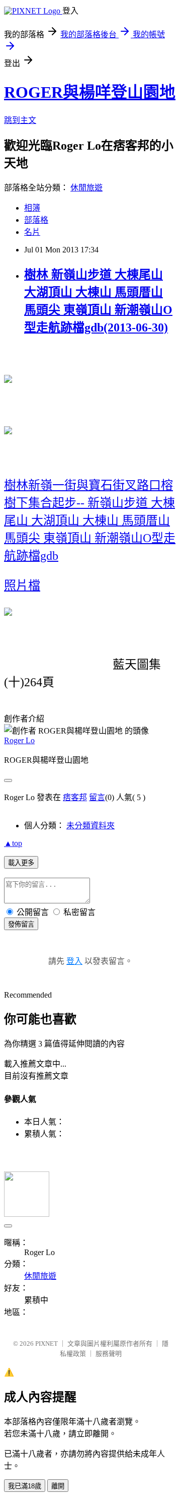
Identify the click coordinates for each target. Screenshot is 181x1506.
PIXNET (46, 1343)
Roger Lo (19, 740)
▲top (13, 843)
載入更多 (21, 863)
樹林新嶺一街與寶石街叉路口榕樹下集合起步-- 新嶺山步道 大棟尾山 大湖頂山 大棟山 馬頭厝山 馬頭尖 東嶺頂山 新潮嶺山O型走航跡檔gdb (89, 520)
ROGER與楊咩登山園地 (89, 92)
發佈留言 (21, 924)
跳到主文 (20, 120)
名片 (32, 232)
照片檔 (22, 585)
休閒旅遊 (86, 187)
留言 (97, 797)
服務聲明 (109, 1353)
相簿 (32, 208)
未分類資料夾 (90, 825)
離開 (57, 1486)
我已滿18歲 (24, 1486)
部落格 (36, 220)
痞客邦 (75, 797)
